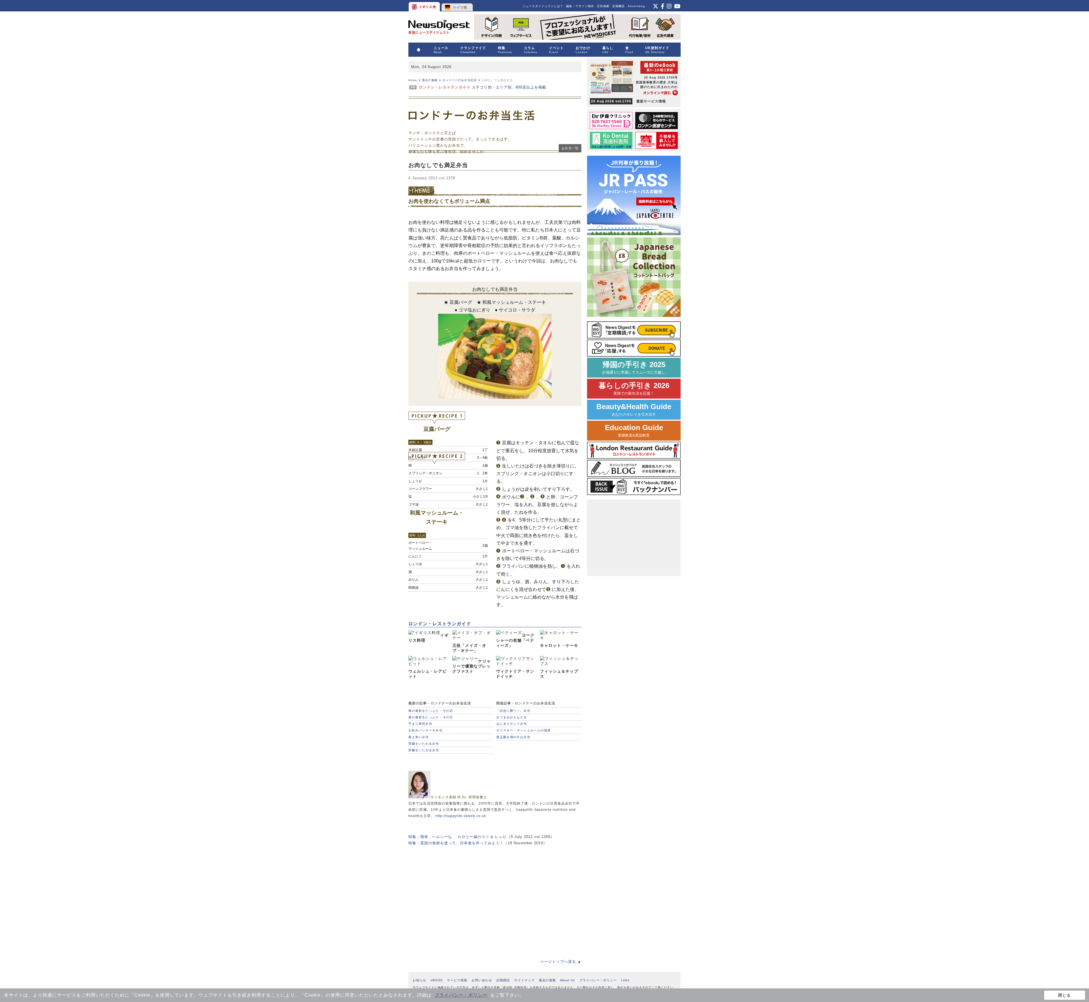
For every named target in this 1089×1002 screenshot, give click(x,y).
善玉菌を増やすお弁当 (513, 737)
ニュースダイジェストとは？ (543, 6)
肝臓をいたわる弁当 (423, 750)
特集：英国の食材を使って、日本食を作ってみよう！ (456, 843)
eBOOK (436, 980)
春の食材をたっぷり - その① (430, 717)
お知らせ (419, 980)
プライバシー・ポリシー (460, 995)
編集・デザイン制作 (580, 6)
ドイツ (457, 5)
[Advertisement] (494, 898)
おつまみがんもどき (511, 717)
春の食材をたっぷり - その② (430, 710)
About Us (567, 980)
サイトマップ (524, 980)
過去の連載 (430, 80)
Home (412, 80)
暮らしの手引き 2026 (634, 388)
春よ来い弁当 (418, 737)
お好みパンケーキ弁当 (425, 730)
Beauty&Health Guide (633, 409)
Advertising (636, 6)
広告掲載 (603, 6)
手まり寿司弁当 (420, 723)
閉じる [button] (1064, 995)
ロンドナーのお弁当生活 (459, 80)
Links (625, 980)
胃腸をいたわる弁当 (423, 743)
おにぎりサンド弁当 (511, 723)
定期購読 (618, 6)
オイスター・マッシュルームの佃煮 (523, 730)
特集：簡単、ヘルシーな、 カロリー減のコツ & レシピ (457, 837)
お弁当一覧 (570, 148)
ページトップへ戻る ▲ (560, 961)
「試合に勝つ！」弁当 (513, 710)
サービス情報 (457, 980)
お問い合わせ (482, 980)
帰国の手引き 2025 (633, 367)
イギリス (424, 5)
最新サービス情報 (628, 101)
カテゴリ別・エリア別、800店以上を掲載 (482, 87)
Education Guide (634, 430)
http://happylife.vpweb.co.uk (461, 816)
